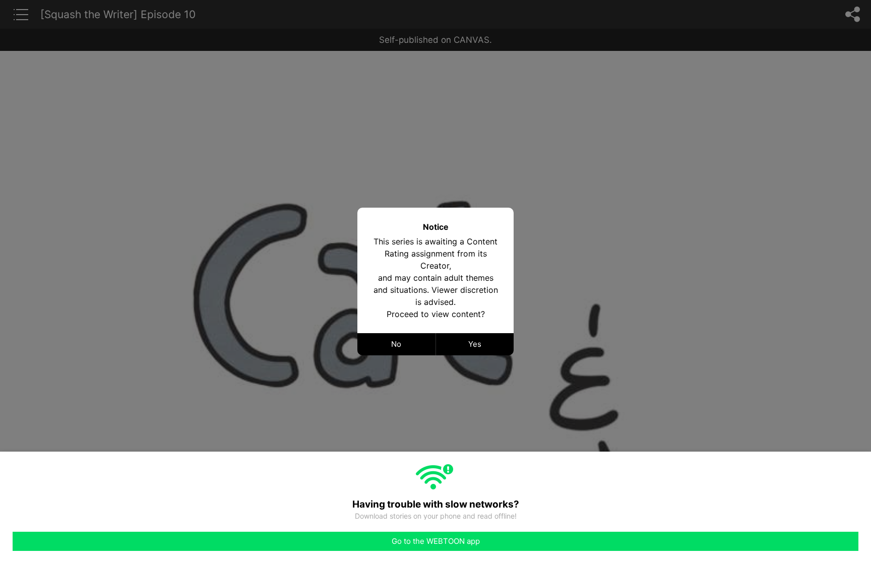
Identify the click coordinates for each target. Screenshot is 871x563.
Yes (474, 344)
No (396, 344)
